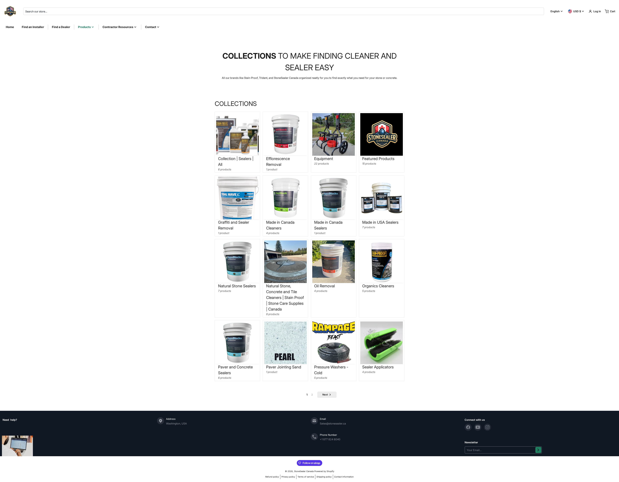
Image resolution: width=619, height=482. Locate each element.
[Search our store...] (540, 11)
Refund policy (272, 477)
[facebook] (468, 427)
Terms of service (306, 477)
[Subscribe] (538, 450)
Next (325, 394)
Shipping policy (324, 477)
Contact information (344, 477)
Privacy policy (288, 477)
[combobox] (283, 11)
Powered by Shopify (324, 471)
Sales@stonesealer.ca (333, 423)
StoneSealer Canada (304, 471)
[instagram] (487, 427)
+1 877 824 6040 (330, 439)
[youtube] (477, 427)
